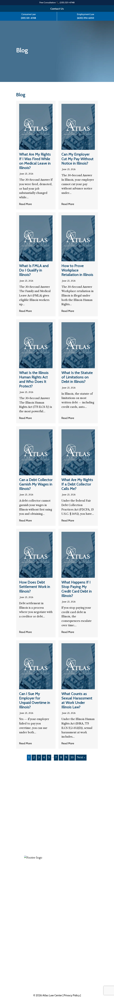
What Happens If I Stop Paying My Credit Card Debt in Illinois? (76, 589)
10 (72, 757)
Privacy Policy (72, 995)
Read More (25, 204)
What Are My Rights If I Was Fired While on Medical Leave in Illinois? (35, 161)
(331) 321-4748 (28, 18)
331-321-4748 (38, 965)
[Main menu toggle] (105, 31)
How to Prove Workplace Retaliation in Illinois (77, 270)
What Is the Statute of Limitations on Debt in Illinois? (77, 377)
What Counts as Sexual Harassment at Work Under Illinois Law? (76, 700)
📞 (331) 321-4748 (66, 2)
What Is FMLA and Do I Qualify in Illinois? (34, 270)
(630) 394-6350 (85, 18)
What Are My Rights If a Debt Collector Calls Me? (77, 484)
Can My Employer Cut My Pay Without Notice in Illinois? (77, 158)
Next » (81, 757)
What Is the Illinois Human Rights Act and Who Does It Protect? (34, 379)
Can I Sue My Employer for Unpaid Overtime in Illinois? (34, 700)
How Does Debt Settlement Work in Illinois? (34, 586)
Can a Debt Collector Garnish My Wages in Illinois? (36, 484)
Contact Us (57, 8)
